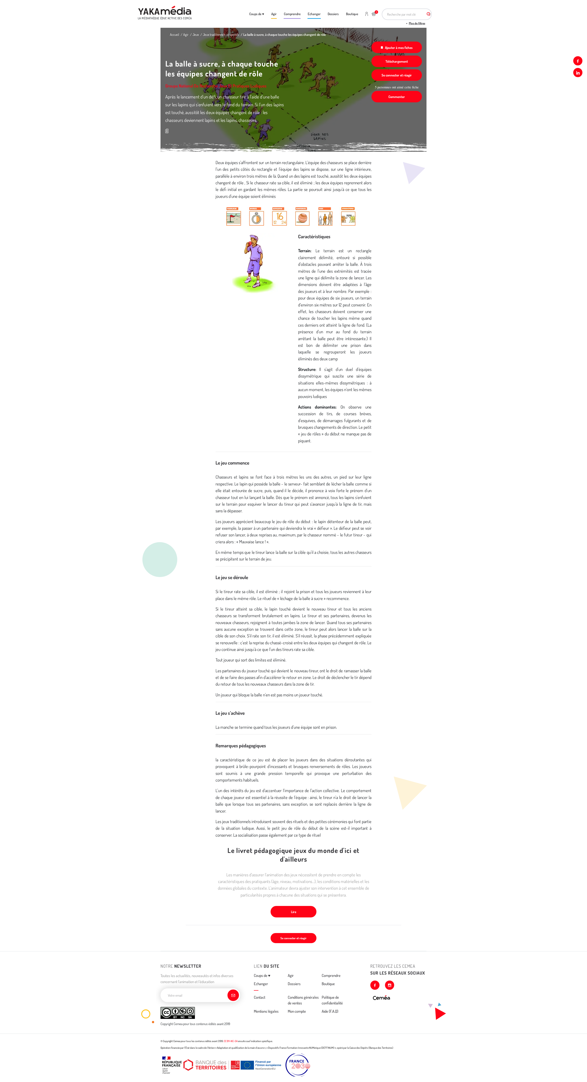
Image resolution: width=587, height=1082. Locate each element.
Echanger (314, 14)
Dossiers (333, 14)
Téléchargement (396, 61)
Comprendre (292, 14)
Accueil (174, 34)
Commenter (396, 97)
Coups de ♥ (256, 14)
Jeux (196, 34)
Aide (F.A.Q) (330, 1011)
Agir (274, 14)
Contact (259, 997)
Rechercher (428, 14)
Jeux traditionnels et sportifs (221, 34)
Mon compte (297, 1011)
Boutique (352, 14)
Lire (293, 912)
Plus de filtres (417, 23)
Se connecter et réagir (397, 75)
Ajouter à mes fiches (399, 47)
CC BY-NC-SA (231, 1041)
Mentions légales (266, 1011)
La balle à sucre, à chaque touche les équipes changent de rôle (284, 34)
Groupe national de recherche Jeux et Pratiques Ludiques (215, 85)
